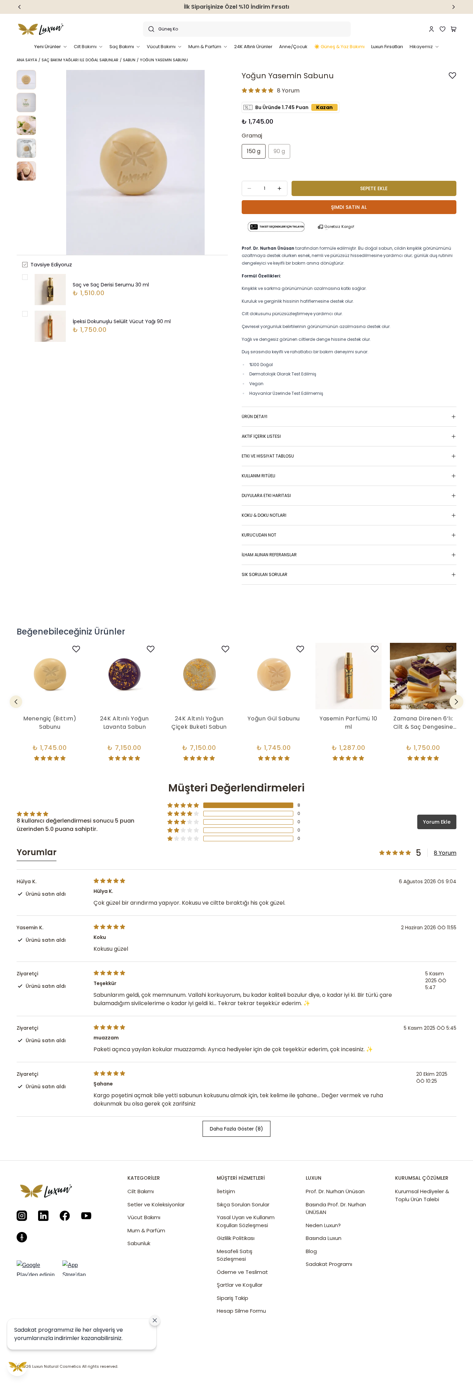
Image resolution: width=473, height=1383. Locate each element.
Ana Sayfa (27, 60)
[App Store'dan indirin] (81, 1268)
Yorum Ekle (436, 821)
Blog (311, 1251)
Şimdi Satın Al (349, 207)
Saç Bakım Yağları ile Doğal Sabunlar (80, 60)
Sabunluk (138, 1243)
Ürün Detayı (254, 416)
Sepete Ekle (373, 188)
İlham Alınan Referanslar (269, 555)
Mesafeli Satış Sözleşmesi (234, 1255)
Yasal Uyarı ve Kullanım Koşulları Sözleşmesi (246, 1221)
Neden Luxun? (323, 1225)
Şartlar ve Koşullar (239, 1284)
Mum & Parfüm (146, 1230)
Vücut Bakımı (143, 1217)
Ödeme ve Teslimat (242, 1272)
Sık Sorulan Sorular (264, 574)
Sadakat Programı (329, 1264)
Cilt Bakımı (140, 1191)
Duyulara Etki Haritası (266, 495)
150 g (253, 151)
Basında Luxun (323, 1238)
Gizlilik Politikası (236, 1238)
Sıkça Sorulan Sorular (243, 1204)
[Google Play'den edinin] (37, 1268)
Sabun (129, 60)
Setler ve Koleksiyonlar (156, 1204)
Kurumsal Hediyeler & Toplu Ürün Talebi (422, 1195)
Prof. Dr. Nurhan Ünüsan (335, 1191)
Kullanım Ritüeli (258, 476)
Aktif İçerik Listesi (261, 436)
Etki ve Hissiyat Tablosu (268, 456)
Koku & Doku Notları (264, 515)
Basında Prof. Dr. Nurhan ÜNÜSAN (336, 1208)
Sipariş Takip (232, 1298)
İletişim (226, 1191)
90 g (279, 151)
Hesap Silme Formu (241, 1310)
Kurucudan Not (259, 535)
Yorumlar (36, 852)
